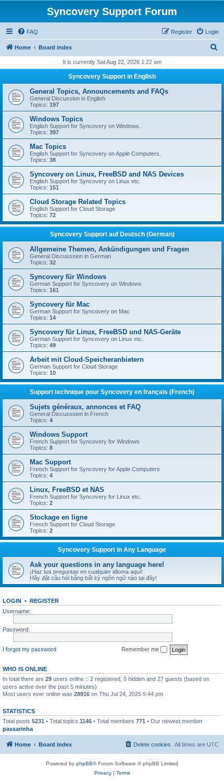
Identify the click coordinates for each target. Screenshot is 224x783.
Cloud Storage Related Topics (78, 202)
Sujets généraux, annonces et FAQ (85, 407)
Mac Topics (48, 146)
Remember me (140, 649)
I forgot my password (29, 649)
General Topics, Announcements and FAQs (99, 91)
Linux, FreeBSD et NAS (67, 490)
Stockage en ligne (59, 517)
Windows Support (59, 434)
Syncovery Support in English (112, 76)
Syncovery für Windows (68, 277)
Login (12, 601)
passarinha (18, 729)
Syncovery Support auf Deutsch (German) (112, 234)
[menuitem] (27, 32)
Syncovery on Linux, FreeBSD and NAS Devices (107, 174)
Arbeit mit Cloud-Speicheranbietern (87, 359)
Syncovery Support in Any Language (112, 549)
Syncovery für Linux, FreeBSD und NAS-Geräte (105, 332)
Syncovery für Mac (60, 304)
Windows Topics (56, 119)
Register (44, 601)
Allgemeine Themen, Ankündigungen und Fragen (109, 249)
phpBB (84, 763)
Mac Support (50, 462)
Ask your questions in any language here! (97, 565)
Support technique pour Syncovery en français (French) (112, 392)
